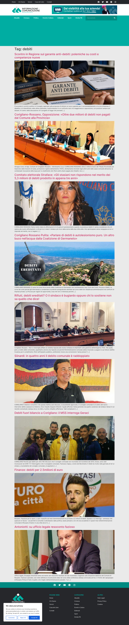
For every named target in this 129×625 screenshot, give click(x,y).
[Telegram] (111, 2)
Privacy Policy (101, 601)
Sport (69, 18)
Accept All (34, 617)
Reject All (23, 617)
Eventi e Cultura (48, 18)
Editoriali (60, 18)
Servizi (30, 2)
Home (14, 2)
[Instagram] (115, 2)
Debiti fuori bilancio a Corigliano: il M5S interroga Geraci (51, 413)
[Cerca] (114, 18)
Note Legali (101, 598)
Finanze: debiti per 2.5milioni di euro (38, 470)
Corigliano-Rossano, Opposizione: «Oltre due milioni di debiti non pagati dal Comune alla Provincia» (62, 116)
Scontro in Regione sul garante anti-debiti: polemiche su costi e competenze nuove (56, 55)
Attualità (16, 18)
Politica (36, 18)
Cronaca (26, 18)
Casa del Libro (39, 2)
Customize (11, 617)
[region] (23, 612)
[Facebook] (98, 2)
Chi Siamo (21, 2)
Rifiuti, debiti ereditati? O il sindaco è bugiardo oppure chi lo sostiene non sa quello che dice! (62, 297)
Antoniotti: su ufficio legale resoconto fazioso (44, 527)
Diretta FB (79, 18)
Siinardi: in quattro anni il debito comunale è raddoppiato (52, 356)
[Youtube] (107, 2)
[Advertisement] (64, 33)
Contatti (49, 2)
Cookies (100, 604)
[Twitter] (103, 2)
